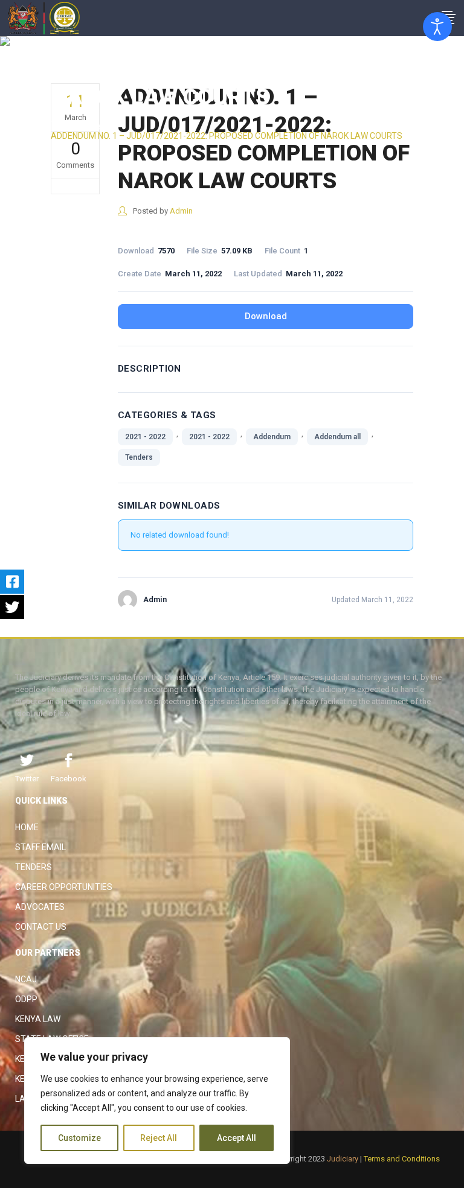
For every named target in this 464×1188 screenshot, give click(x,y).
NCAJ (26, 979)
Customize (79, 1138)
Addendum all (337, 437)
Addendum (272, 437)
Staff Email (40, 847)
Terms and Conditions (402, 1158)
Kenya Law (37, 1019)
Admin (181, 210)
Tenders (139, 457)
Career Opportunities (63, 887)
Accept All (236, 1138)
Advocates (40, 907)
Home (27, 827)
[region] (157, 1100)
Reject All (158, 1138)
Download (266, 316)
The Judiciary (76, 125)
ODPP (26, 999)
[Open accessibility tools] (437, 26)
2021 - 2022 (145, 437)
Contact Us (40, 927)
